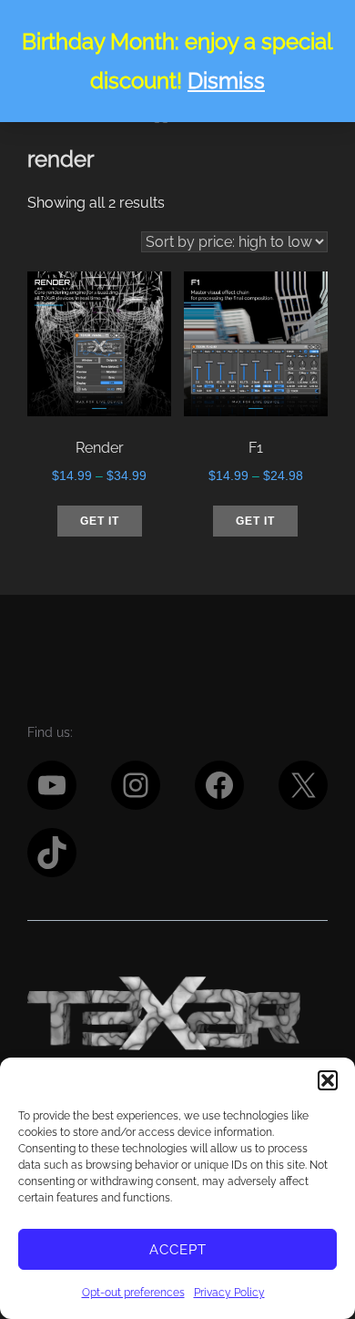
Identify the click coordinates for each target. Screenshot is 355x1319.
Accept (178, 1250)
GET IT (99, 521)
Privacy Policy (229, 1292)
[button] (328, 1080)
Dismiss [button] (226, 80)
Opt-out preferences (133, 1292)
